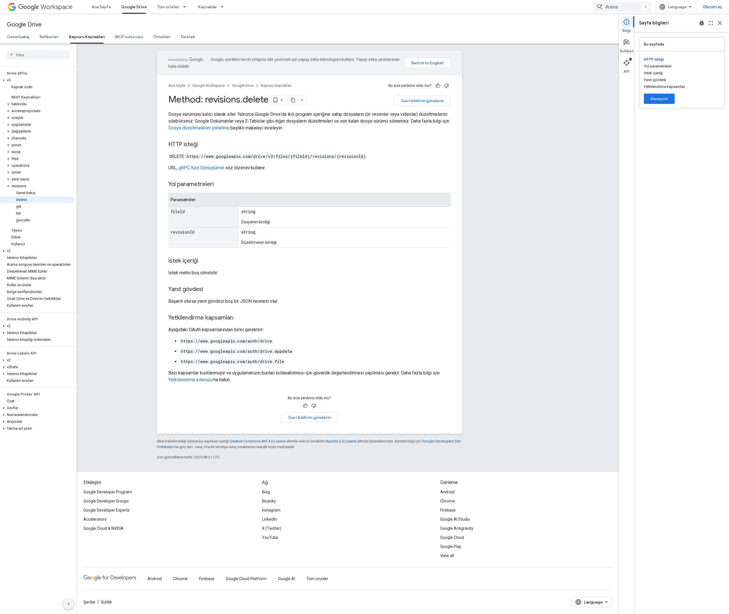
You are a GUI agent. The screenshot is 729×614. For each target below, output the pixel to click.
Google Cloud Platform (246, 578)
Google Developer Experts (106, 510)
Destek (188, 36)
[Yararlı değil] (446, 85)
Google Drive (134, 6)
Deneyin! (659, 98)
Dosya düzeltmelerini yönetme (198, 128)
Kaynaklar (207, 6)
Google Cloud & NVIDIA (103, 528)
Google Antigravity (456, 528)
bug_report (701, 23)
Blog (266, 492)
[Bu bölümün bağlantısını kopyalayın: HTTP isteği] (203, 144)
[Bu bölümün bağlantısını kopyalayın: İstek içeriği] (204, 261)
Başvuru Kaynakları (87, 36)
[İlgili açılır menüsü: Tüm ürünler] (186, 7)
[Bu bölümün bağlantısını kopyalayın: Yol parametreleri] (219, 184)
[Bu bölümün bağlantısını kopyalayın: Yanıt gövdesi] (208, 289)
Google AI (286, 578)
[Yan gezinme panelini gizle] (68, 603)
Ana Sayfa (101, 6)
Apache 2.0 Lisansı (341, 441)
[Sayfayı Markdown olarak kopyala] (293, 100)
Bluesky (269, 501)
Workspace (56, 7)
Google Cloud (452, 537)
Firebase (448, 510)
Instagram (271, 510)
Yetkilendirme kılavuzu (190, 379)
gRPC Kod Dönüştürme (201, 167)
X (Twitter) (271, 528)
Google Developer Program (107, 492)
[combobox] (622, 7)
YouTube (270, 537)
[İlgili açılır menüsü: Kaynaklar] (224, 7)
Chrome (447, 501)
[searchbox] (38, 54)
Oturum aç (712, 7)
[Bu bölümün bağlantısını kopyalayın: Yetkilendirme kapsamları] (239, 318)
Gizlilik (106, 602)
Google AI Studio (455, 519)
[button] (37, 80)
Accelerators (95, 519)
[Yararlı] (438, 85)
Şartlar (89, 602)
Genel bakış (18, 36)
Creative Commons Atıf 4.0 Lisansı (258, 441)
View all (447, 555)
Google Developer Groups (106, 501)
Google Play (450, 546)
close (719, 23)
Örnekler (162, 36)
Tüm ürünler (168, 6)
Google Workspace (209, 85)
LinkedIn (269, 519)
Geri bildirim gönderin (422, 100)
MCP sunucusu (129, 36)
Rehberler (49, 36)
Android (447, 492)
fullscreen (710, 23)
